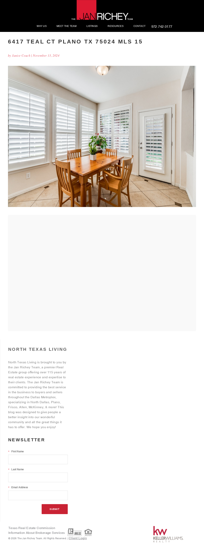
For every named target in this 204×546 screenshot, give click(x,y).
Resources (116, 26)
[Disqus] (102, 273)
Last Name (16, 469)
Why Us (42, 26)
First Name (16, 451)
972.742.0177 (161, 27)
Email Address (18, 487)
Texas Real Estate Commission (31, 528)
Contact (139, 26)
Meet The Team (66, 26)
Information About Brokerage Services (37, 532)
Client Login (78, 538)
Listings (92, 26)
